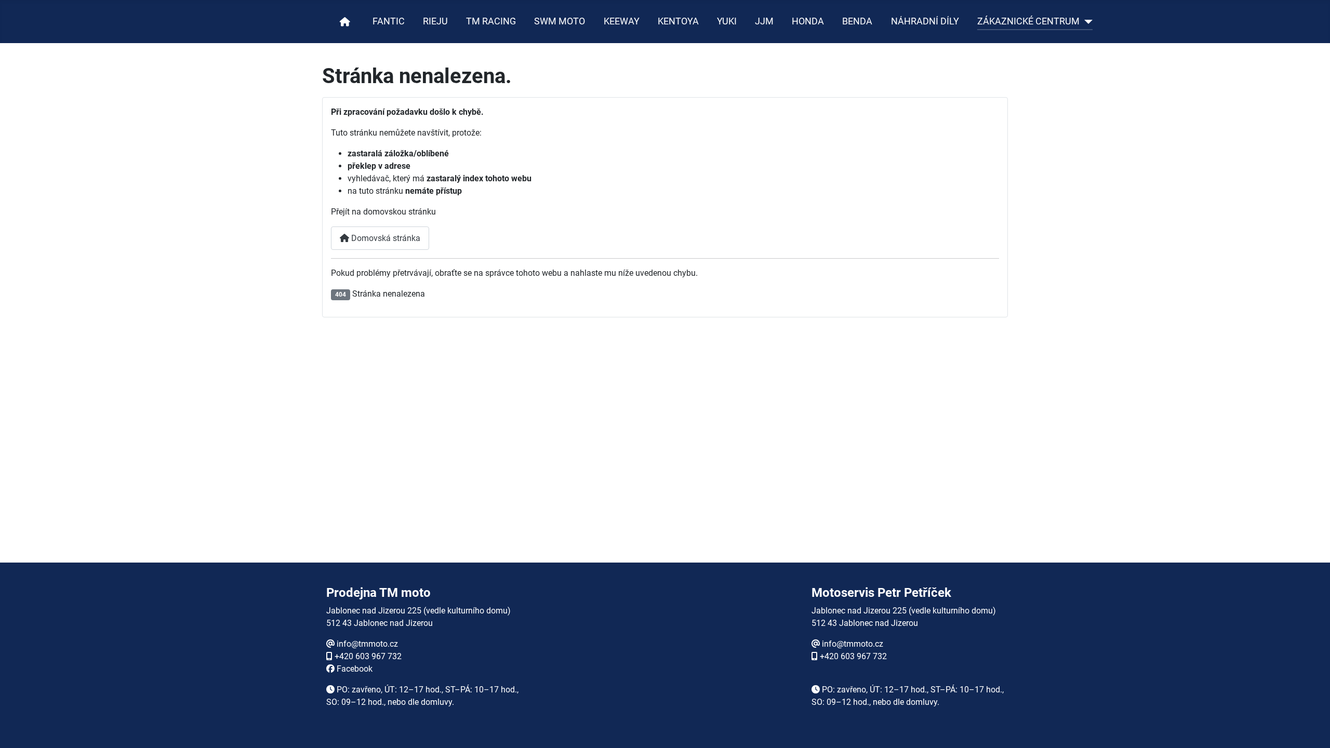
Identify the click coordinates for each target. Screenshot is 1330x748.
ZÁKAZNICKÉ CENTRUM (1028, 21)
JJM (764, 21)
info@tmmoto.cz (367, 644)
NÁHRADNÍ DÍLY (925, 21)
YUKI (727, 21)
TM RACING (491, 21)
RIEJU (435, 21)
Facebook (355, 669)
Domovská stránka (384, 238)
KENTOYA (678, 21)
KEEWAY (622, 21)
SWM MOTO (559, 21)
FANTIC (389, 21)
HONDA (808, 21)
